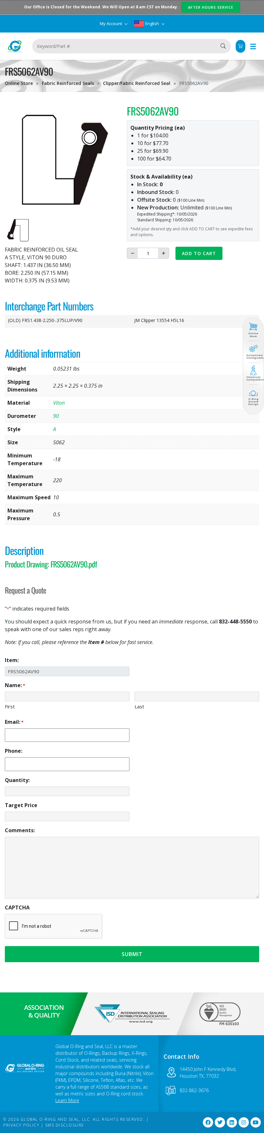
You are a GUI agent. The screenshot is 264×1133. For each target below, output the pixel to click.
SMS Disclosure (64, 1125)
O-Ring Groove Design (253, 402)
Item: (12, 660)
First (10, 706)
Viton (59, 402)
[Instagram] (244, 1122)
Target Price (21, 805)
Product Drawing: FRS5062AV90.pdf (51, 564)
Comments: (20, 830)
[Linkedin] (232, 1122)
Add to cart (199, 253)
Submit (132, 954)
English (152, 23)
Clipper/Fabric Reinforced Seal (136, 83)
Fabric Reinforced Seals (68, 83)
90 (56, 415)
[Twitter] (220, 1122)
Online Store (19, 83)
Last (139, 706)
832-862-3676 (194, 1090)
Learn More (67, 1100)
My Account (111, 23)
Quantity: (17, 780)
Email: (14, 721)
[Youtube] (255, 1122)
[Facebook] (208, 1122)
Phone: (13, 750)
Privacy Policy (21, 1125)
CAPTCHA (17, 907)
